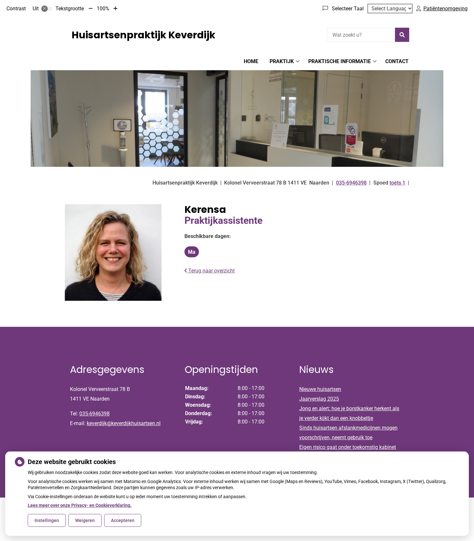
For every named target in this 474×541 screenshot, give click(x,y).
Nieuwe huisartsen (320, 389)
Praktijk (282, 61)
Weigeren (85, 520)
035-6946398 (94, 414)
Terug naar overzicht (211, 271)
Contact (397, 61)
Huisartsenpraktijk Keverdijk (143, 35)
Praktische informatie (339, 61)
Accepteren (122, 520)
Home (251, 61)
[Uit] (46, 8)
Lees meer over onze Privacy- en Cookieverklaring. (80, 505)
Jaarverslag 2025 (319, 399)
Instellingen (47, 520)
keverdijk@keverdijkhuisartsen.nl (124, 423)
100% (103, 8)
